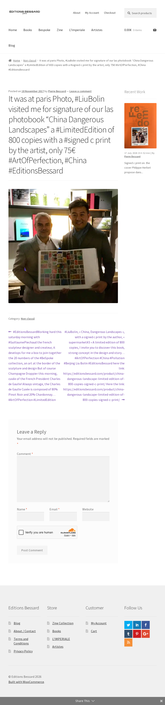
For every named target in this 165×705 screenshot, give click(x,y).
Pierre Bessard (57, 91)
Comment (25, 454)
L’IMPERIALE (61, 639)
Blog (11, 45)
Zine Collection (62, 623)
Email (55, 509)
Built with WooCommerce (26, 682)
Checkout (110, 13)
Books (27, 30)
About (76, 13)
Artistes (96, 30)
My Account (92, 13)
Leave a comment (80, 91)
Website (88, 509)
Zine (60, 30)
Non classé (29, 60)
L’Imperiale (77, 30)
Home (12, 30)
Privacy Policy (23, 651)
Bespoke (44, 30)
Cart (94, 631)
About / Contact (25, 631)
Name (22, 509)
